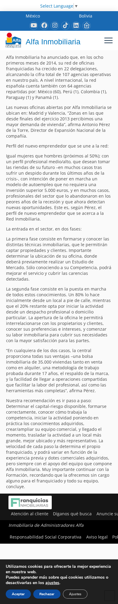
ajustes (52, 583)
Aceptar (18, 594)
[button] (108, 40)
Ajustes (75, 594)
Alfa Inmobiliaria (53, 41)
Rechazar (46, 594)
